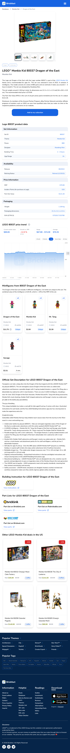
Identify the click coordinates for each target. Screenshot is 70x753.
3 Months (45, 239)
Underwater (13, 65)
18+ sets (22, 708)
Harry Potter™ (56, 646)
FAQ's (4, 698)
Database (22, 695)
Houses (39, 664)
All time (65, 239)
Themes (21, 703)
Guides (37, 693)
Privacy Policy (6, 706)
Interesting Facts (40, 708)
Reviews (38, 701)
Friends (53, 649)
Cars (58, 660)
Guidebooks (39, 698)
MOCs (37, 711)
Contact (4, 701)
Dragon (5, 65)
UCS (30, 660)
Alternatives (39, 706)
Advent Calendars (13, 660)
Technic (21, 649)
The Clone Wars (7, 668)
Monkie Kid (61, 139)
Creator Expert (40, 649)
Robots (13, 664)
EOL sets (22, 713)
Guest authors (7, 695)
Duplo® (21, 646)
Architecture (6, 643)
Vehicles (44, 660)
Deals (21, 693)
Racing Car (23, 660)
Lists (36, 713)
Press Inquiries (7, 703)
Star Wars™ (55, 643)
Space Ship (6, 664)
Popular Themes (10, 638)
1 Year (51, 239)
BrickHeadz (39, 646)
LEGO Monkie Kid (62, 80)
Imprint (4, 708)
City (20, 643)
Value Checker (23, 715)
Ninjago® (5, 649)
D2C (4, 660)
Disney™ (38, 643)
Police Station (22, 664)
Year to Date (58, 239)
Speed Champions (8, 646)
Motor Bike (46, 664)
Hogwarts (36, 660)
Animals (51, 660)
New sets (22, 710)
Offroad (54, 664)
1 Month (38, 239)
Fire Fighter (31, 664)
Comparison (39, 703)
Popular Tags (9, 656)
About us (5, 693)
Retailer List (23, 705)
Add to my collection (35, 112)
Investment (39, 695)
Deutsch (61, 707)
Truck (60, 664)
